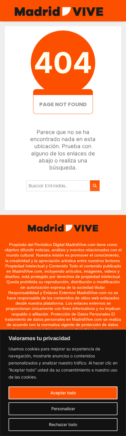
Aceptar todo (63, 392)
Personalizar (63, 408)
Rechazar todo (63, 424)
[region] (63, 383)
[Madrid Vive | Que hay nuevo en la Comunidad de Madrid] (59, 11)
